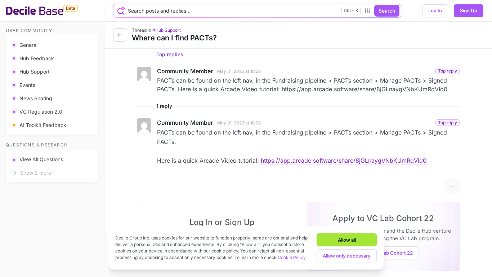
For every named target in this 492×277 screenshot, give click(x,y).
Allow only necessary (347, 256)
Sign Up (468, 10)
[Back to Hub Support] (119, 34)
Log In (435, 10)
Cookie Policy (292, 257)
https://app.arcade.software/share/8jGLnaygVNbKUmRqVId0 (343, 160)
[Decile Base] (34, 10)
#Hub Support (166, 30)
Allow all (347, 240)
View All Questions (41, 159)
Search (387, 11)
